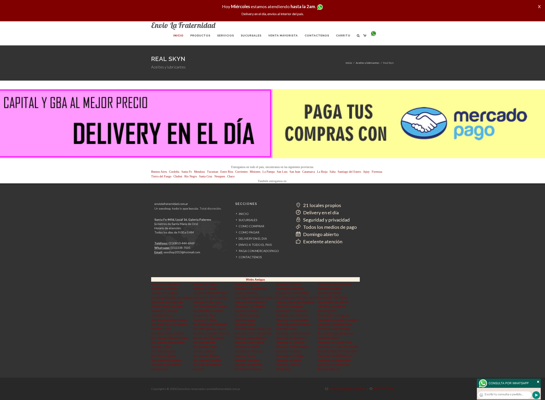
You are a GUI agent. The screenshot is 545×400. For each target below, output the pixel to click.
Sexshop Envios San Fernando (338, 320)
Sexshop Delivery (246, 293)
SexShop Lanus (161, 328)
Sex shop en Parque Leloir (335, 342)
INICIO (244, 214)
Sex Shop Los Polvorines (292, 315)
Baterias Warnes (329, 369)
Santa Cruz (205, 176)
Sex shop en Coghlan (290, 355)
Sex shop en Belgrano (207, 364)
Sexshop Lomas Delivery (251, 337)
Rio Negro (190, 176)
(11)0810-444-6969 (182, 243)
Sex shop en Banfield (248, 364)
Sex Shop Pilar (327, 311)
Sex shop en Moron (247, 346)
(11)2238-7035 (180, 247)
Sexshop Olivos (161, 346)
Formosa (377, 171)
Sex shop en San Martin (208, 337)
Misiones (255, 171)
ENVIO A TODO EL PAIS (255, 244)
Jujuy (366, 171)
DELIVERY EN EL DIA (253, 238)
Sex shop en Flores (288, 351)
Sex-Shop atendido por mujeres (172, 297)
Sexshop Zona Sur (288, 364)
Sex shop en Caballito (207, 360)
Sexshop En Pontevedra (251, 288)
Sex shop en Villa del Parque (169, 337)
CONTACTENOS (250, 257)
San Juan (295, 171)
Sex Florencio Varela (248, 369)
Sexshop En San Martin (333, 302)
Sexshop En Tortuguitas (334, 315)
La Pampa (268, 171)
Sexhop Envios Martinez (167, 302)
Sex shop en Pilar (204, 342)
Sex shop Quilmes (246, 311)
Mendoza (199, 171)
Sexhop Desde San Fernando (295, 302)
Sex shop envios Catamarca (253, 333)
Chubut (178, 176)
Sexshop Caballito (330, 293)
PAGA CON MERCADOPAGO (259, 251)
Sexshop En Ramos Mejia (292, 293)
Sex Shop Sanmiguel (289, 306)
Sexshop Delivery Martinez (210, 293)
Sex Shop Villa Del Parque (210, 306)
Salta (333, 171)
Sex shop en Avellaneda (333, 364)
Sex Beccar (283, 369)
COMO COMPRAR (251, 226)
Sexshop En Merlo (205, 288)
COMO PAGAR (249, 232)
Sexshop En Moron (288, 284)
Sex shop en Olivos (205, 346)
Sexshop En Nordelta (165, 284)
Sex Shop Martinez (247, 315)
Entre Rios (226, 171)
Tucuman (212, 171)
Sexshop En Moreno (164, 288)
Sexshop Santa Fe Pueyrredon (338, 351)
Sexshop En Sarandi (164, 311)
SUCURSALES (248, 220)
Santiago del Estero (349, 171)
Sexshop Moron (328, 337)
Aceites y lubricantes (367, 62)
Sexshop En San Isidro (332, 297)
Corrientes (241, 171)
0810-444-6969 (383, 389)
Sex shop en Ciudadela (166, 360)
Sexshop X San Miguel (165, 364)
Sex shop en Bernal (289, 360)
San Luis (282, 171)
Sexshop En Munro (247, 284)
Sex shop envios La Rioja (334, 328)
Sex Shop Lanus (245, 320)
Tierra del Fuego (161, 176)
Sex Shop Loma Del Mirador (169, 320)
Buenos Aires (159, 171)
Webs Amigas (255, 279)
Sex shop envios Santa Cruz (253, 328)
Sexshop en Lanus (330, 288)
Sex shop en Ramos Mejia (168, 342)
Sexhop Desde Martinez (167, 306)
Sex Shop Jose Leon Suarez (169, 324)
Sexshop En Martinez (290, 288)
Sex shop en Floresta (248, 351)
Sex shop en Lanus (163, 351)
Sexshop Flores (245, 324)
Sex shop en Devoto (206, 355)
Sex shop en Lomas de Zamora (338, 346)
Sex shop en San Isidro (291, 337)
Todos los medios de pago (329, 227)
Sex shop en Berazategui (334, 360)
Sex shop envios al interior (293, 333)
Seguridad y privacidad (326, 220)
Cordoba (174, 171)
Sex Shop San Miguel (332, 306)
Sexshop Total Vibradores (335, 355)
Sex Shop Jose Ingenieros (210, 324)
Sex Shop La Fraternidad (292, 320)
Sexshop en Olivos (205, 284)
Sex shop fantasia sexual (209, 328)
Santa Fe (186, 171)
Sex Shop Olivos (162, 315)
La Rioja (322, 171)
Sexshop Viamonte (247, 360)
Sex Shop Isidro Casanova (293, 324)
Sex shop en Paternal (290, 342)
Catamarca (308, 171)
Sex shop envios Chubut (167, 333)
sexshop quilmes (204, 351)
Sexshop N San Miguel (249, 342)
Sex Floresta (159, 369)
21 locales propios (321, 205)
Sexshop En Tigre (204, 315)
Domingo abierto (320, 234)
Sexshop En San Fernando (210, 297)
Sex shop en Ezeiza (163, 355)
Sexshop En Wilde (205, 320)
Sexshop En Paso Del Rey (335, 284)
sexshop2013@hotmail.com (182, 252)
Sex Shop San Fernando (208, 311)
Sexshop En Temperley (291, 311)
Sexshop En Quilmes (164, 293)
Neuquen (219, 176)
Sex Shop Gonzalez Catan (335, 324)
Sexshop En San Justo (207, 302)
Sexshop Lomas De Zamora (211, 333)
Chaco (231, 176)
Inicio (349, 62)
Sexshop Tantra (245, 355)
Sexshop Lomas (286, 328)
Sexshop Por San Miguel (292, 346)
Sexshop (198, 369)
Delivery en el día (320, 212)
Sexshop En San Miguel (250, 306)
